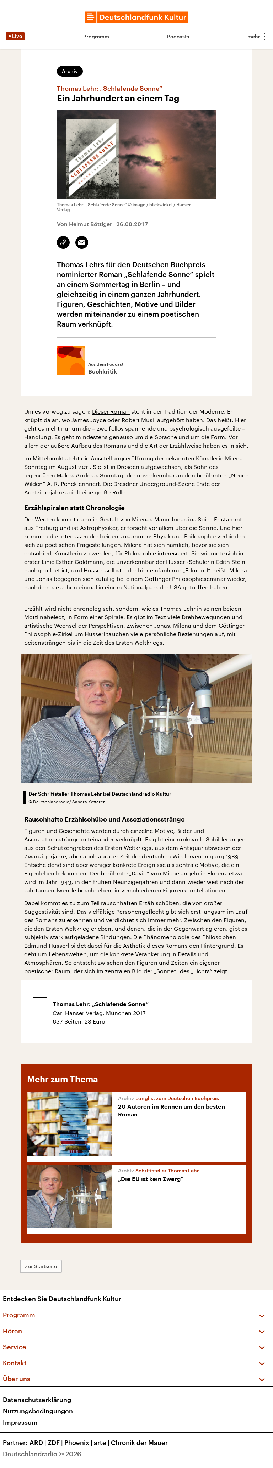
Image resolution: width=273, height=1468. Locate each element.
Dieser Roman (111, 411)
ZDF (55, 1442)
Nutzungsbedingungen (38, 1411)
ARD (38, 1442)
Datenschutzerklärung (37, 1399)
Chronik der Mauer (139, 1442)
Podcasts (178, 36)
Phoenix (78, 1442)
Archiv (70, 71)
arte (101, 1442)
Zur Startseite (41, 1266)
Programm (96, 36)
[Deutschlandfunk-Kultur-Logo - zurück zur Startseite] (136, 17)
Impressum (20, 1422)
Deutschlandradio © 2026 (42, 1454)
